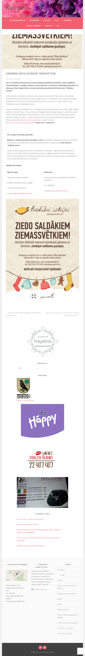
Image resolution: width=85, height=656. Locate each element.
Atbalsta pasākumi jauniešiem (66, 594)
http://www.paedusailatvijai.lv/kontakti (20, 122)
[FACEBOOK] (40, 647)
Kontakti (48, 26)
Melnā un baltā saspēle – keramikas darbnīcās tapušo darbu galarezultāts (62, 314)
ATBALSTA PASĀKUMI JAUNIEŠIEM (67, 623)
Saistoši (47, 20)
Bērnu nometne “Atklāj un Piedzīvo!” (28, 524)
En (58, 26)
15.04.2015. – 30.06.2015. (65, 628)
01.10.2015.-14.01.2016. (64, 634)
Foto (57, 20)
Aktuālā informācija (17, 20)
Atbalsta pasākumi (63, 610)
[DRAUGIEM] (44, 647)
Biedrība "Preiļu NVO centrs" (26, 400)
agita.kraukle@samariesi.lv (22, 193)
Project (59, 604)
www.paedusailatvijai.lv (33, 120)
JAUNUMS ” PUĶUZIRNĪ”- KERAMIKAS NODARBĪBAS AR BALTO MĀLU (23, 314)
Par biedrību (34, 20)
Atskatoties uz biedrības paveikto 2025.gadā (31, 546)
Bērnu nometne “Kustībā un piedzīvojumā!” (30, 519)
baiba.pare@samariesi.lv (59, 191)
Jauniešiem (67, 20)
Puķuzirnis (16, 8)
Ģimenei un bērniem (34, 26)
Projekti (62, 575)
